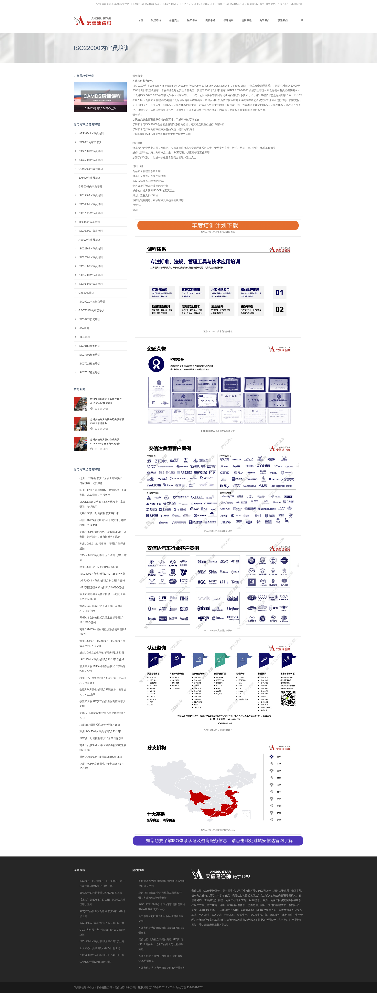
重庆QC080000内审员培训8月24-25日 (101, 756)
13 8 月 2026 (101, 408)
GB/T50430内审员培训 (91, 310)
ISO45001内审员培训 (91, 160)
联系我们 (283, 20)
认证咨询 (156, 20)
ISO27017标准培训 (89, 372)
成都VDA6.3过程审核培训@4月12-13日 (102, 652)
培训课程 (247, 20)
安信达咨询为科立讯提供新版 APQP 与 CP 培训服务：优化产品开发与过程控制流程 (161, 944)
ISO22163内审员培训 (91, 248)
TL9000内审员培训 (89, 222)
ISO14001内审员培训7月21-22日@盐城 (102, 659)
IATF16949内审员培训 (91, 133)
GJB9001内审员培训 (90, 186)
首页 (140, 20)
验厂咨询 (192, 20)
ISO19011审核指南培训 (92, 301)
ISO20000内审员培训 (91, 230)
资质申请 (210, 20)
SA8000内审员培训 (89, 177)
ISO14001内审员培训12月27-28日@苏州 (102, 573)
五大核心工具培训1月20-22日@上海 (100, 948)
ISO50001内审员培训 (91, 283)
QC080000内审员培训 (91, 168)
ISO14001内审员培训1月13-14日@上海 (102, 955)
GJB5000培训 (86, 292)
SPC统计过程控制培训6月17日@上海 (101, 892)
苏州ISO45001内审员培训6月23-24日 (101, 731)
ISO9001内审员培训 (90, 142)
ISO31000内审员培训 (91, 266)
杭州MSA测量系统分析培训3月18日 (100, 724)
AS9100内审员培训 (89, 239)
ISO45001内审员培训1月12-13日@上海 (102, 941)
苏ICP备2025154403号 (162, 987)
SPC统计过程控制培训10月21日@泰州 (102, 738)
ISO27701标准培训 (89, 354)
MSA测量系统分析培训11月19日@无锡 (102, 587)
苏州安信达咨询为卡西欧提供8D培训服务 (161, 967)
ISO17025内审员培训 (91, 213)
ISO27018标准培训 (89, 363)
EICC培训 (84, 337)
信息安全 (174, 20)
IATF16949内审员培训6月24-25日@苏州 (102, 580)
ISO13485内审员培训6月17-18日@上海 (102, 922)
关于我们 (265, 20)
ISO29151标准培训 (89, 345)
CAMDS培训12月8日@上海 (95, 961)
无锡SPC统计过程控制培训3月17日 (100, 513)
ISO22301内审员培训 (91, 257)
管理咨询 (228, 20)
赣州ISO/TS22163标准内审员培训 (99, 567)
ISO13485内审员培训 (91, 195)
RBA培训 (84, 328)
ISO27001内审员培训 (91, 151)
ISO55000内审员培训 (91, 275)
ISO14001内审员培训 (91, 204)
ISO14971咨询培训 (89, 319)
